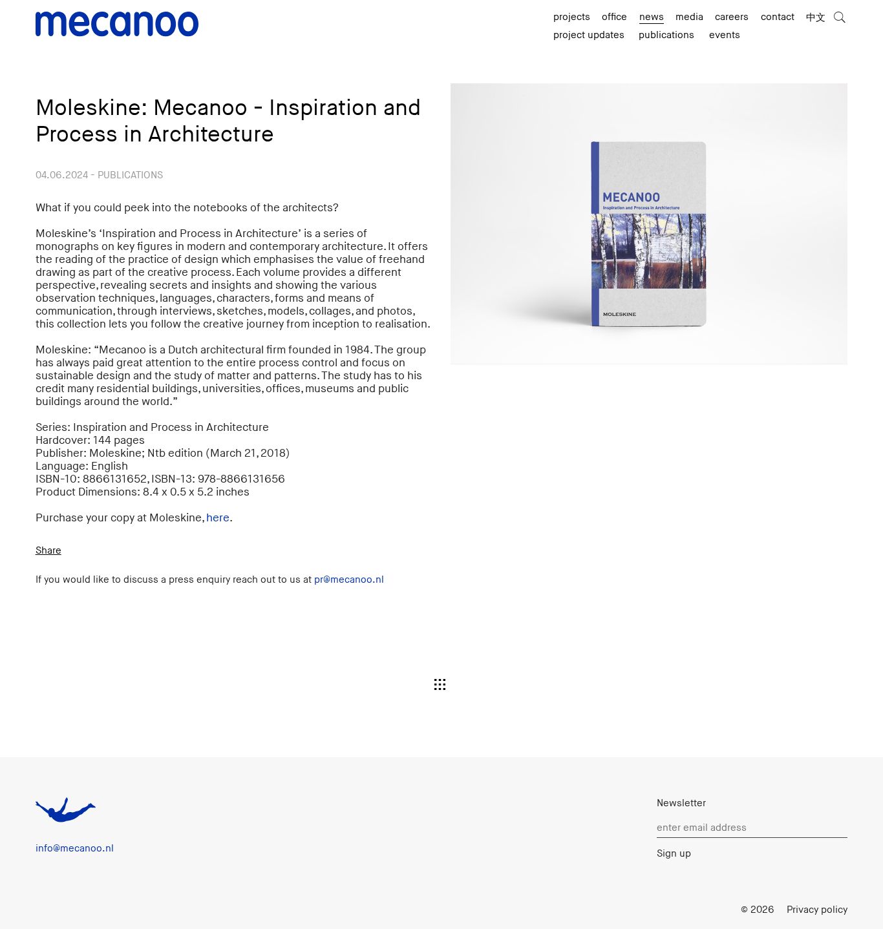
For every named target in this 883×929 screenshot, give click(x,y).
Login (716, 910)
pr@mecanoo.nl (349, 580)
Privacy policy (817, 910)
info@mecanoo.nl (75, 848)
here (217, 518)
